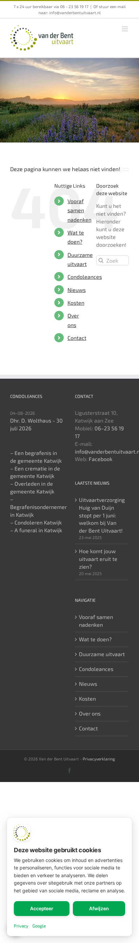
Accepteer (41, 908)
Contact (76, 337)
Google (39, 925)
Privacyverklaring (99, 758)
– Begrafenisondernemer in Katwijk (38, 507)
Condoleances (84, 276)
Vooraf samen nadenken (79, 210)
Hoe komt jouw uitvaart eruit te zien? (98, 559)
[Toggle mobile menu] (125, 28)
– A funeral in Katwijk (36, 530)
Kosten (75, 302)
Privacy (21, 925)
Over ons (90, 713)
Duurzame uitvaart (102, 654)
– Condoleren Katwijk (36, 522)
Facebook (100, 459)
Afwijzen (99, 908)
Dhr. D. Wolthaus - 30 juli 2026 (36, 424)
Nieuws (76, 290)
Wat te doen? (95, 639)
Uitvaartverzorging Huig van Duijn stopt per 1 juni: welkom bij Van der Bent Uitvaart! (102, 515)
